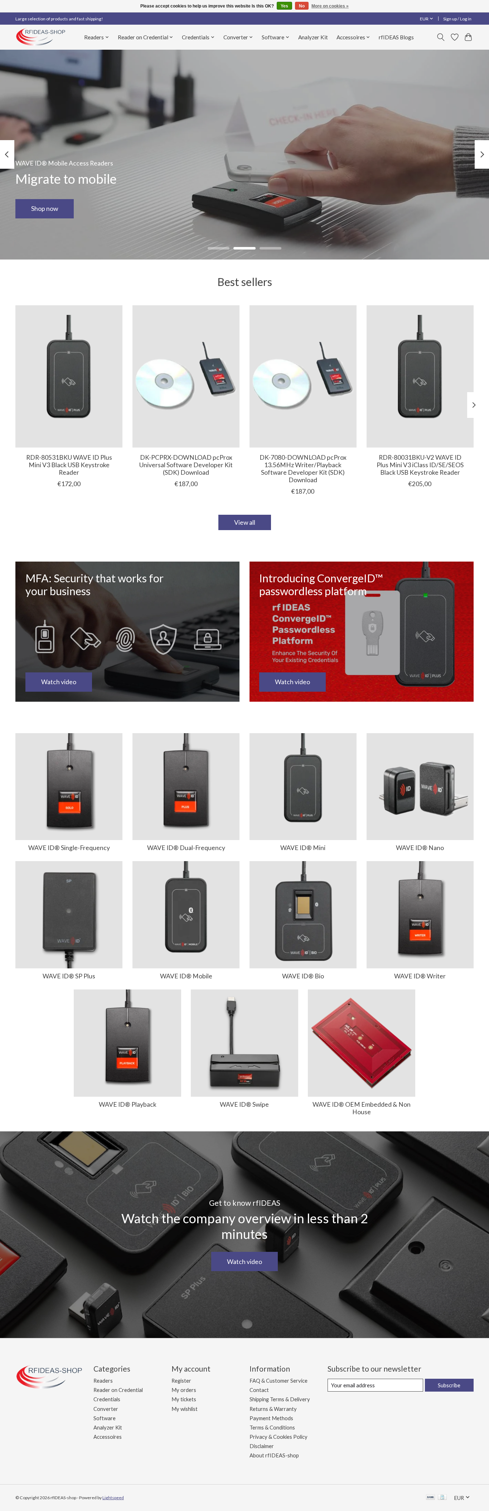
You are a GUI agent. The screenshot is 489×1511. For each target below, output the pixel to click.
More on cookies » (330, 6)
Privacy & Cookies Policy (279, 1437)
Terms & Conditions (272, 1427)
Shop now (44, 208)
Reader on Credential (118, 1390)
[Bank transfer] (430, 1497)
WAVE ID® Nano (420, 847)
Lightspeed (113, 1497)
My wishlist (184, 1409)
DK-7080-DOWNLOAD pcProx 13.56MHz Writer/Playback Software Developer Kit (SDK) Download (303, 469)
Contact (259, 1390)
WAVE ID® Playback (127, 1104)
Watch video (244, 1261)
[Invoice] (442, 1497)
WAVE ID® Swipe (244, 1104)
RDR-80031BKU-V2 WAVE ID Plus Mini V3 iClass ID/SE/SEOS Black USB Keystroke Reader (420, 465)
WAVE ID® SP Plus (69, 976)
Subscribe (449, 1385)
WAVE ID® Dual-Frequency (186, 847)
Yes (284, 6)
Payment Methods (271, 1418)
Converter (105, 1409)
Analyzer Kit (313, 37)
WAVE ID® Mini (302, 847)
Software (104, 1418)
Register (181, 1381)
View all (244, 522)
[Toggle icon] (441, 37)
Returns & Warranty (273, 1409)
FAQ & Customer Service (279, 1381)
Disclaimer (262, 1446)
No (302, 6)
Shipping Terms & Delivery (280, 1399)
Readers (103, 1381)
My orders (183, 1390)
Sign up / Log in (457, 18)
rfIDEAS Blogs (396, 37)
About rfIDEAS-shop (274, 1455)
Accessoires (107, 1437)
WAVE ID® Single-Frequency (69, 847)
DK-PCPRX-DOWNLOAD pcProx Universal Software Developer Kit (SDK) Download (186, 465)
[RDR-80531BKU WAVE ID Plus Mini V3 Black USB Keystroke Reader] (68, 376)
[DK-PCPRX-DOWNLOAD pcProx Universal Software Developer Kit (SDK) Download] (185, 376)
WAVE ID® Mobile (186, 976)
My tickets (183, 1399)
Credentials (106, 1399)
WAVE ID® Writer (420, 976)
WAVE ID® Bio (303, 976)
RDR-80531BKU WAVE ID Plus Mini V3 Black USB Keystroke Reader (69, 465)
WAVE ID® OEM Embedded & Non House (362, 1108)
